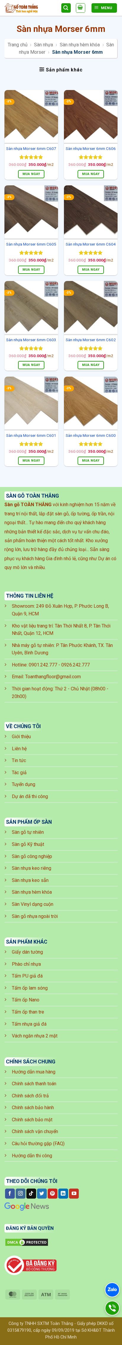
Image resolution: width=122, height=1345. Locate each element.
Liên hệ (19, 748)
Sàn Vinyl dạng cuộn (32, 904)
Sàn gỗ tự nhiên (28, 832)
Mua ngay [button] (31, 174)
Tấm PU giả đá (27, 976)
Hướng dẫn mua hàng (33, 1072)
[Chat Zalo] (112, 1289)
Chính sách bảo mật (32, 1119)
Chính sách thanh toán (34, 1083)
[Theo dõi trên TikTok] (31, 1194)
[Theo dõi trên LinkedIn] (63, 1194)
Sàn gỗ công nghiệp (32, 856)
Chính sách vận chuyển (35, 1131)
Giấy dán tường (27, 952)
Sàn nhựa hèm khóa (80, 45)
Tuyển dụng (23, 784)
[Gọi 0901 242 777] (112, 1308)
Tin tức (19, 760)
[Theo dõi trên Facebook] (10, 1194)
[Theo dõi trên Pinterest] (52, 1194)
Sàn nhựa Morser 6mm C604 (91, 244)
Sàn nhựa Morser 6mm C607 (31, 148)
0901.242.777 (43, 665)
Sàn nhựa (43, 45)
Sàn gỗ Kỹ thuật (28, 844)
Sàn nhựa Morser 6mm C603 (31, 339)
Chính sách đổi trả (30, 1096)
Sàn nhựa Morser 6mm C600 (91, 435)
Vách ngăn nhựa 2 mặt (34, 1036)
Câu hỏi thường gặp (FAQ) (38, 1143)
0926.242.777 (75, 665)
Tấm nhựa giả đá (29, 1024)
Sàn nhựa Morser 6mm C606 (91, 148)
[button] (60, 70)
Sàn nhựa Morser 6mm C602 (91, 339)
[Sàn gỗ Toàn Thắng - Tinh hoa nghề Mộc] (30, 8)
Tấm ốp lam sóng (30, 988)
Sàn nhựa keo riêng (31, 868)
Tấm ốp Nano (25, 1000)
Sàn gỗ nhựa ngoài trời (35, 916)
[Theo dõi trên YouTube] (74, 1194)
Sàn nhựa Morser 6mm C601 (31, 435)
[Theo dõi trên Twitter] (42, 1194)
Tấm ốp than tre (28, 1012)
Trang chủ (18, 45)
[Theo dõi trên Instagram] (20, 1194)
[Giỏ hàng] (80, 8)
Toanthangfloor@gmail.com (53, 676)
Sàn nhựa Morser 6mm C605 (31, 244)
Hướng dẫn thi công (32, 1155)
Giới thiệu (21, 736)
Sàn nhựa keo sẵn (30, 880)
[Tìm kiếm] (66, 8)
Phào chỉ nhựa (26, 964)
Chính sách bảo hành (33, 1107)
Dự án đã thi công (30, 796)
